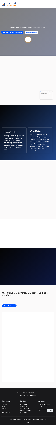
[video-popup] (28, 39)
